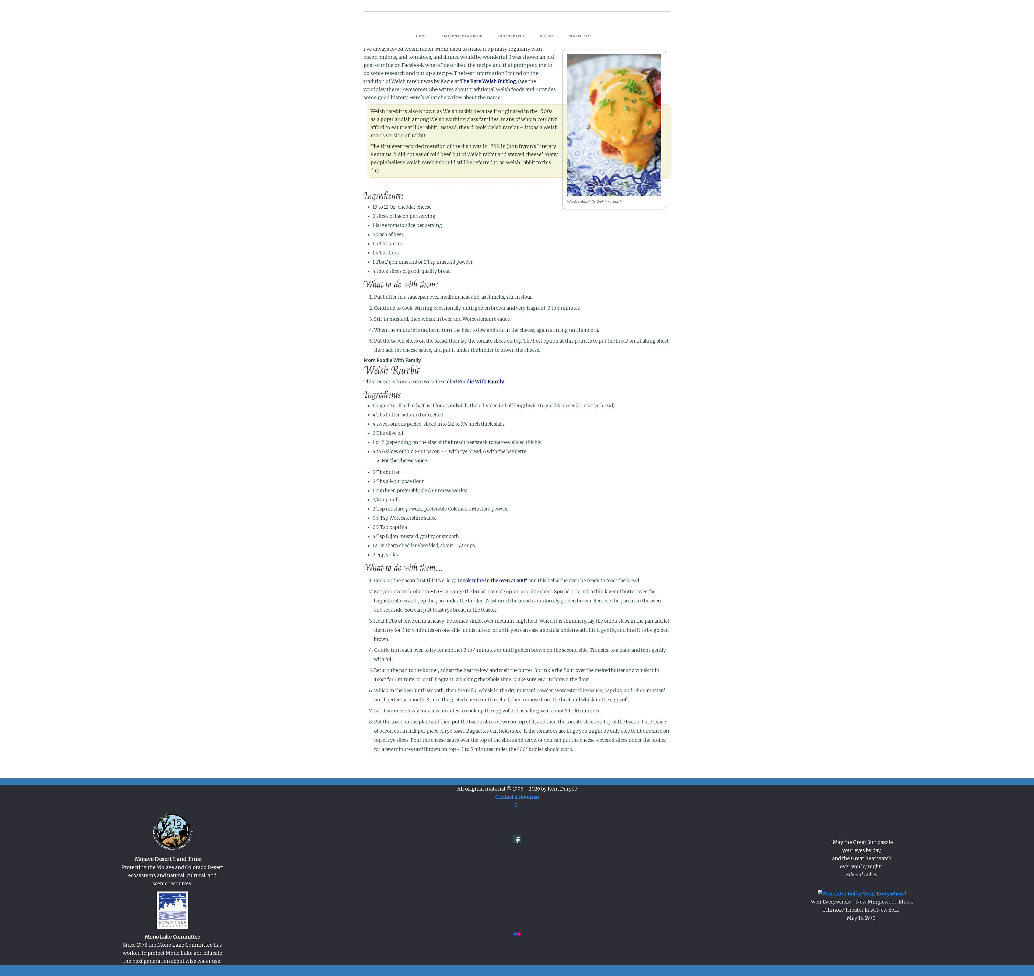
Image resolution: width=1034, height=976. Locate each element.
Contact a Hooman (517, 797)
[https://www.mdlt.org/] (172, 832)
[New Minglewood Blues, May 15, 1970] (862, 893)
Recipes (547, 36)
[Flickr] (517, 933)
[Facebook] (517, 838)
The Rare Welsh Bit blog (488, 81)
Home (421, 36)
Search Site (580, 36)
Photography (511, 36)
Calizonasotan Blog (462, 36)
